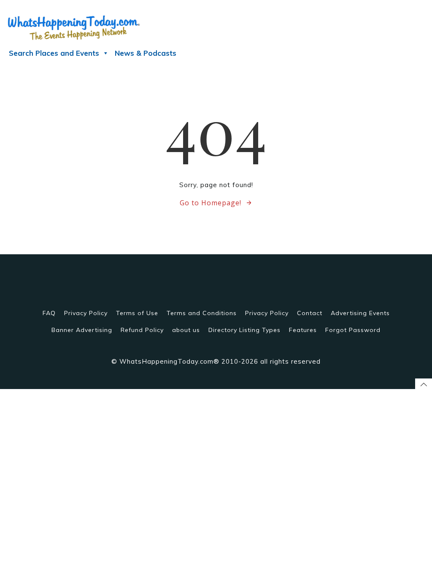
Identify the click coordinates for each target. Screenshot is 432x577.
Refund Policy (142, 330)
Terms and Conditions (202, 313)
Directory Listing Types (244, 330)
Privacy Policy (86, 313)
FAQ (49, 313)
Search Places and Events (54, 53)
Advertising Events (360, 313)
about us (186, 330)
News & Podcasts (145, 53)
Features (303, 330)
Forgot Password (353, 330)
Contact (309, 313)
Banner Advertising (81, 330)
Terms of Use (137, 313)
